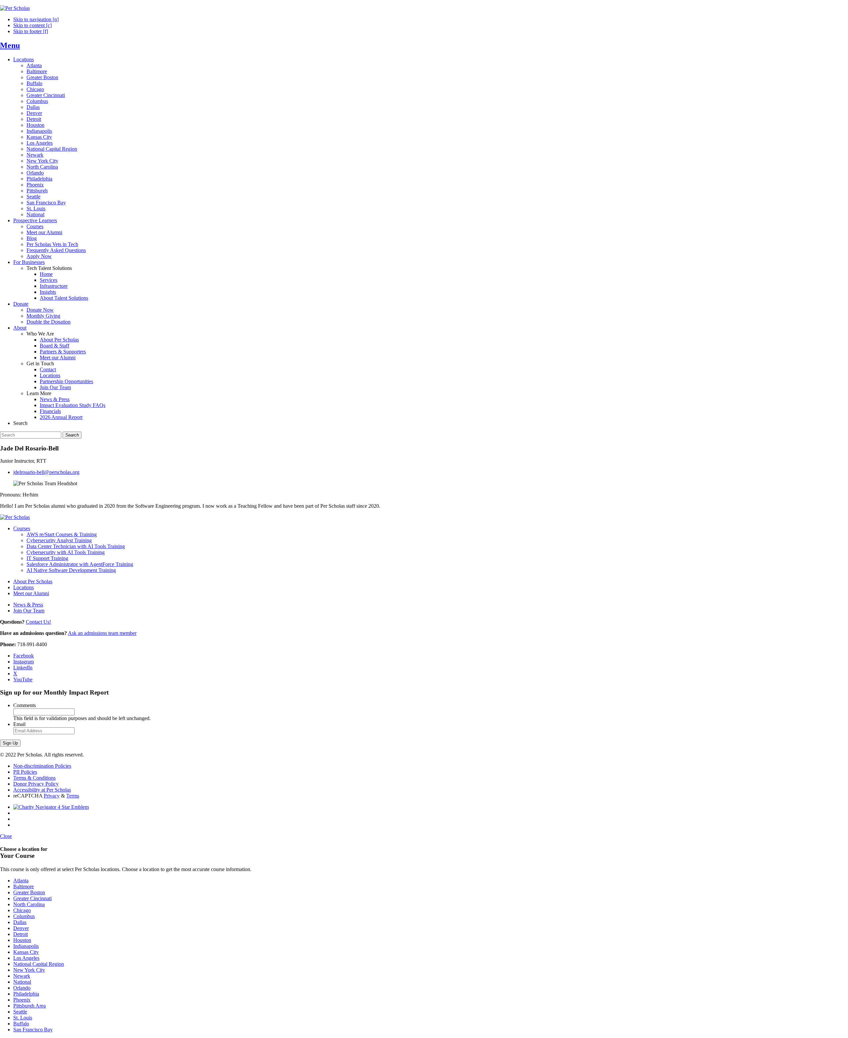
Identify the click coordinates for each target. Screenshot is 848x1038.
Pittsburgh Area (29, 1006)
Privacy (52, 796)
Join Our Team (55, 387)
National (35, 214)
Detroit (33, 119)
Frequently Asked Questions (56, 250)
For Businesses (29, 262)
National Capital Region (51, 149)
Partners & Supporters (63, 351)
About (19, 328)
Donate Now (40, 310)
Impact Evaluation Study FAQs (72, 405)
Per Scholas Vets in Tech (52, 244)
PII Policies (25, 772)
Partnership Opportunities (66, 381)
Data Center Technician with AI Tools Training (75, 546)
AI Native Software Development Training (71, 570)
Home (46, 274)
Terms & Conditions (34, 778)
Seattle (33, 196)
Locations (23, 59)
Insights (48, 292)
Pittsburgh (37, 190)
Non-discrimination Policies (42, 766)
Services (48, 280)
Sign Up (10, 743)
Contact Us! (38, 622)
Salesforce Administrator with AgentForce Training (79, 564)
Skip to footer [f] (30, 31)
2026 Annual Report (61, 417)
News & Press (55, 399)
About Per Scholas (59, 339)
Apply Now (39, 256)
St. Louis (35, 208)
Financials (50, 411)
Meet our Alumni (44, 232)
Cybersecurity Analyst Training (59, 540)
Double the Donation (48, 322)
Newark (34, 155)
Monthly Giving (43, 316)
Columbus (37, 101)
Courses (34, 226)
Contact (48, 369)
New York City (42, 161)
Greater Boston (42, 77)
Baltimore (36, 71)
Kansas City (39, 137)
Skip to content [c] (32, 25)
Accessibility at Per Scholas (42, 790)
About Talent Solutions (64, 298)
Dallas (33, 107)
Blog (31, 238)
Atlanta (34, 65)
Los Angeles (39, 143)
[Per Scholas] (15, 8)
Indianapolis (39, 131)
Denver (34, 113)
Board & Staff (54, 345)
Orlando (35, 173)
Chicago (35, 89)
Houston (35, 125)
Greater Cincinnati (45, 95)
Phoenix (35, 184)
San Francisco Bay (46, 202)
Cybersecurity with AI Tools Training (65, 552)
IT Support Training (47, 558)
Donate (20, 304)
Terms (72, 796)
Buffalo (34, 83)
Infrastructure (54, 286)
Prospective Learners (35, 220)
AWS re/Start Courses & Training (61, 534)
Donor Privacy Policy (36, 784)
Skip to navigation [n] (36, 19)
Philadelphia (39, 179)
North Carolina (42, 167)
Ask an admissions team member (102, 633)
